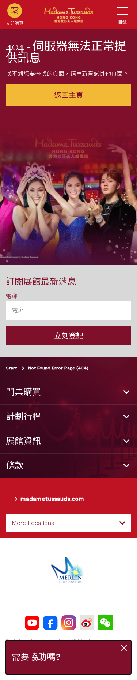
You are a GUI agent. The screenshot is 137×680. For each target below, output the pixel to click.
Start (11, 368)
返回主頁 (68, 95)
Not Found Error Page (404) (58, 368)
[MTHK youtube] (32, 622)
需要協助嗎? (36, 657)
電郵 (12, 296)
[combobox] (68, 523)
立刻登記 (68, 335)
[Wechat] (105, 622)
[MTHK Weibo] (87, 622)
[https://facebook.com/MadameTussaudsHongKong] (50, 622)
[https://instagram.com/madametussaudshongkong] (68, 622)
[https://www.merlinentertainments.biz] (68, 570)
